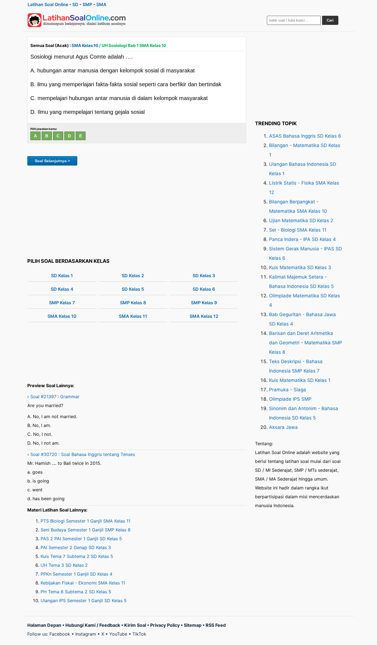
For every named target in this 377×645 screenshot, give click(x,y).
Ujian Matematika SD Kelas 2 (301, 220)
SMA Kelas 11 (133, 316)
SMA (101, 4)
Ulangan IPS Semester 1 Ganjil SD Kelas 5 (84, 600)
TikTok (139, 634)
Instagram (85, 634)
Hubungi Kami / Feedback (92, 625)
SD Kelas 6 (204, 289)
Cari (330, 20)
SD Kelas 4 (62, 289)
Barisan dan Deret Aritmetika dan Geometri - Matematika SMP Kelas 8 (305, 343)
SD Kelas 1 (62, 275)
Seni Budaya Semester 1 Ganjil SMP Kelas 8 (86, 530)
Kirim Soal (135, 625)
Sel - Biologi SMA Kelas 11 (297, 230)
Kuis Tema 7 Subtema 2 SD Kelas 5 (77, 556)
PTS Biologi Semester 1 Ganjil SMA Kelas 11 (85, 521)
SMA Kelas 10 (84, 45)
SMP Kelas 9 (204, 302)
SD (75, 4)
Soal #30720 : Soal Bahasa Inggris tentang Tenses (82, 454)
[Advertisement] (137, 211)
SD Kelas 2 (133, 275)
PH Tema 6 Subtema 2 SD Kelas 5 (76, 591)
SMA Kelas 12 (204, 316)
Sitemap (192, 625)
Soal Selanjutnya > (52, 161)
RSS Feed (216, 625)
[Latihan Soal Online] (76, 20)
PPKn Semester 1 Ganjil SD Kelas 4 (76, 574)
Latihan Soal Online (48, 4)
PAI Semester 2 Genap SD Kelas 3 (76, 547)
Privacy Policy (165, 625)
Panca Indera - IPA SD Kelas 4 (302, 239)
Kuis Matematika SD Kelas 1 (299, 380)
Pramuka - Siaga (287, 389)
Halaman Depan (44, 625)
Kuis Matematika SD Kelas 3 (300, 267)
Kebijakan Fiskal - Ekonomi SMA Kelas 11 (83, 583)
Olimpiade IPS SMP (290, 399)
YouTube (118, 634)
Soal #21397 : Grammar (54, 396)
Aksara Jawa (283, 427)
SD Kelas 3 (204, 275)
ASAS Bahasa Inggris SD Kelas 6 (305, 136)
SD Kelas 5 (133, 289)
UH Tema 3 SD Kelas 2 (64, 565)
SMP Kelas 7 (62, 302)
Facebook (59, 634)
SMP (87, 4)
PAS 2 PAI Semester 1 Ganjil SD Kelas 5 (81, 538)
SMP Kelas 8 (133, 302)
